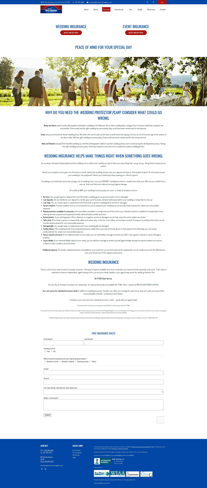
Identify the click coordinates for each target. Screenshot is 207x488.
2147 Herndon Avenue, (56, 2)
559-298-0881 (79, 2)
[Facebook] (153, 2)
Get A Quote (76, 455)
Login (162, 2)
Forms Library (77, 450)
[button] (86, 9)
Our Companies (77, 453)
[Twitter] (147, 2)
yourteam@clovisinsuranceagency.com (100, 2)
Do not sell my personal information (120, 448)
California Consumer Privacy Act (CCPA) (141, 447)
